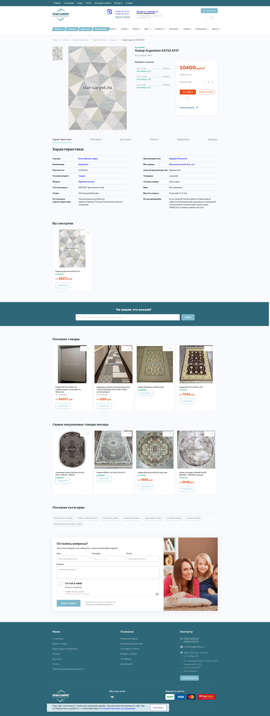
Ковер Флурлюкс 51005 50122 (151, 387)
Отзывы (129, 3)
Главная (57, 3)
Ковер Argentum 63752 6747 (67, 271)
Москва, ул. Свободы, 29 (147, 12)
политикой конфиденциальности (99, 604)
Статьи (55, 664)
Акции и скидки (59, 644)
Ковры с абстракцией (87, 518)
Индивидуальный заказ (132, 644)
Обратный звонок (189, 678)
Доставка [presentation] (125, 139)
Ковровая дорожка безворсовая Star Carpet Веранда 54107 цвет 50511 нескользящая (113, 389)
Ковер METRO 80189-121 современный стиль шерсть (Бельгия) (68, 389)
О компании (69, 3)
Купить (189, 92)
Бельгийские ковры (81, 40)
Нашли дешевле (187, 108)
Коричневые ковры (153, 518)
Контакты (118, 3)
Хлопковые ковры (110, 518)
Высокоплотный (177, 164)
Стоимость (159, 29)
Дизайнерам (127, 664)
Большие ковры (174, 518)
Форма (136, 29)
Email (129, 553)
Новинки (72, 29)
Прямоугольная (86, 182)
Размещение (201, 29)
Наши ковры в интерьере (64, 649)
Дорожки (85, 29)
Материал (173, 29)
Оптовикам (126, 659)
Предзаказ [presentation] (183, 139)
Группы (112, 29)
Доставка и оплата (103, 3)
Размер (187, 29)
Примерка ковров (129, 639)
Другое (215, 29)
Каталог (58, 29)
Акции (79, 3)
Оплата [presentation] (154, 139)
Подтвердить (158, 708)
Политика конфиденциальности (67, 669)
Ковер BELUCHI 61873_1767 (191, 387)
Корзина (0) (211, 11)
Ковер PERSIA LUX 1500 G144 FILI (111, 473)
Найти (188, 317)
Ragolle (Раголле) (99, 40)
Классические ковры (63, 518)
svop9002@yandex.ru (194, 647)
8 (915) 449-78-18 (122, 14)
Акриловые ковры (131, 518)
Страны (124, 29)
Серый (81, 176)
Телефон (96, 553)
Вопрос (60, 564)
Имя (59, 553)
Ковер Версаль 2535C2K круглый (152, 473)
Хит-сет (191, 164)
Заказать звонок (122, 17)
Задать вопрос (68, 603)
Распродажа (101, 29)
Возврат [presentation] (213, 139)
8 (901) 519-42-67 (122, 12)
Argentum (114, 40)
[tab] (61, 139)
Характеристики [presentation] (61, 139)
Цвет (146, 29)
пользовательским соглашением (117, 708)
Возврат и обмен (129, 654)
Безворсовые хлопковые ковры (68, 524)
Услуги (88, 3)
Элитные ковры (193, 518)
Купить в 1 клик (206, 92)
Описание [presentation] (95, 139)
